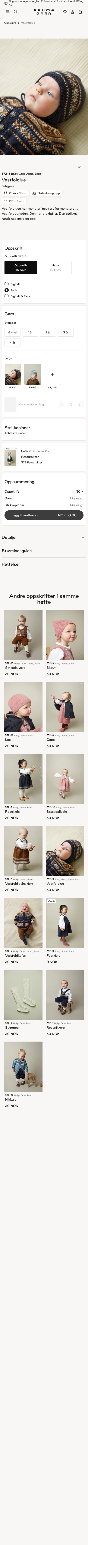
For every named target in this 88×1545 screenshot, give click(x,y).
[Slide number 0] (41, 151)
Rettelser (11, 564)
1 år (30, 332)
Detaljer (9, 537)
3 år (65, 332)
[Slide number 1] (44, 150)
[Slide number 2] (46, 150)
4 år (12, 342)
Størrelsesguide (17, 550)
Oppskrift (10, 22)
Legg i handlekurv (44, 515)
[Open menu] (7, 11)
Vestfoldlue (28, 22)
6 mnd (12, 332)
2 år (48, 332)
